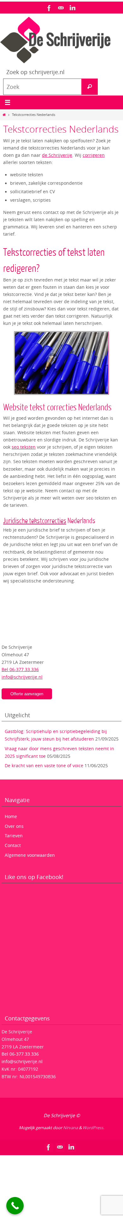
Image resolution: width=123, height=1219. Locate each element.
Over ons (14, 826)
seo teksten (24, 447)
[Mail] (61, 8)
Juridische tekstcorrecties (34, 521)
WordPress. (93, 1127)
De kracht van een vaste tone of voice (44, 765)
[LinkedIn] (72, 8)
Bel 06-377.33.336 (20, 669)
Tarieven (14, 836)
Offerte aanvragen (26, 693)
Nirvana (70, 1127)
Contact (13, 845)
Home (11, 816)
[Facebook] (49, 8)
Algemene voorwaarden (30, 855)
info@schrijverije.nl (22, 677)
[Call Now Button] (15, 1205)
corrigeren (94, 155)
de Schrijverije (57, 155)
